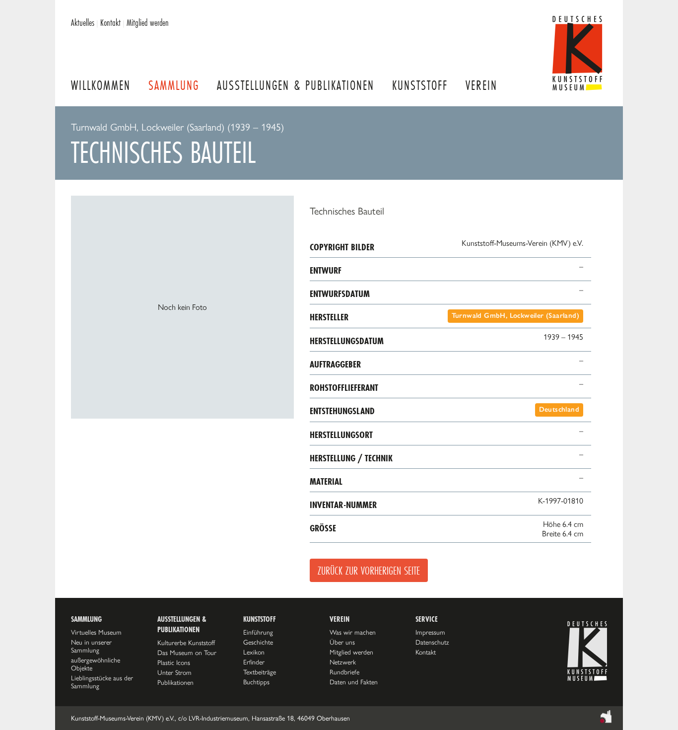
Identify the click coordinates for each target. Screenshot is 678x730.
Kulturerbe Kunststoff (186, 643)
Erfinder (254, 662)
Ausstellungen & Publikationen (295, 85)
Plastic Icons (173, 662)
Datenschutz (432, 642)
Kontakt (110, 22)
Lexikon (254, 652)
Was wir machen (353, 632)
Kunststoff (420, 85)
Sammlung (173, 85)
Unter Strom (174, 672)
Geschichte (258, 642)
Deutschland (559, 409)
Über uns (342, 642)
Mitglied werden (148, 22)
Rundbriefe (344, 672)
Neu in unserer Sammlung (91, 646)
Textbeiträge (259, 672)
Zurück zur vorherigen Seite (369, 570)
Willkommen (101, 85)
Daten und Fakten (354, 682)
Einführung (258, 632)
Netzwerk (343, 662)
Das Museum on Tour (186, 653)
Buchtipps (256, 682)
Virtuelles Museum (96, 632)
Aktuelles (82, 22)
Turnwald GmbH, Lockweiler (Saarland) (515, 315)
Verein (481, 85)
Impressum (430, 632)
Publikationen (175, 682)
